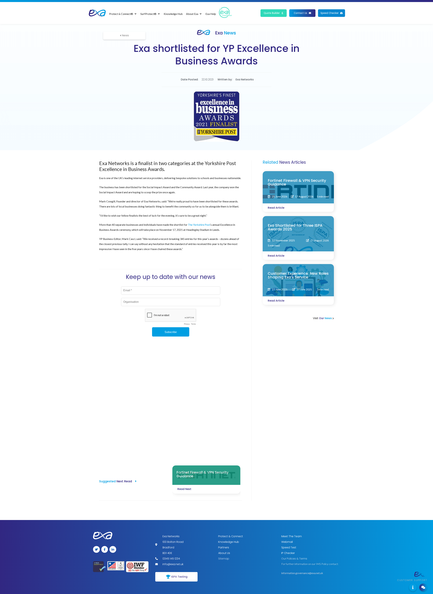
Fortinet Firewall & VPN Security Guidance (297, 182)
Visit (323, 318)
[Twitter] (96, 549)
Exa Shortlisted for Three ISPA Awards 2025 (295, 227)
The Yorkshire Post (199, 224)
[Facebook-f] (104, 549)
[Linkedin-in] (112, 549)
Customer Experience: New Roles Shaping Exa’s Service (298, 275)
